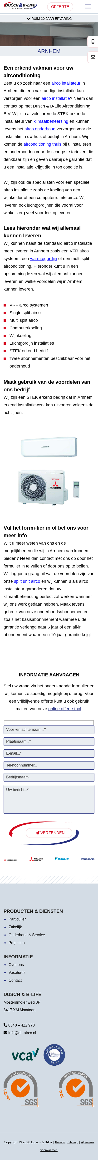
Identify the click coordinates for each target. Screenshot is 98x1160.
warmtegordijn (43, 258)
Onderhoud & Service (27, 935)
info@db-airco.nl (21, 1033)
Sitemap (73, 1142)
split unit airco (27, 581)
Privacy (60, 1142)
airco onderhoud (39, 129)
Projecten (17, 943)
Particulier (17, 919)
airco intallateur (65, 83)
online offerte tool (64, 708)
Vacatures (17, 973)
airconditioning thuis (42, 144)
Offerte (60, 7)
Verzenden (52, 833)
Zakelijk (15, 927)
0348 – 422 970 (21, 1025)
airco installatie (56, 98)
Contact (15, 980)
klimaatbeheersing (51, 121)
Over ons (16, 965)
